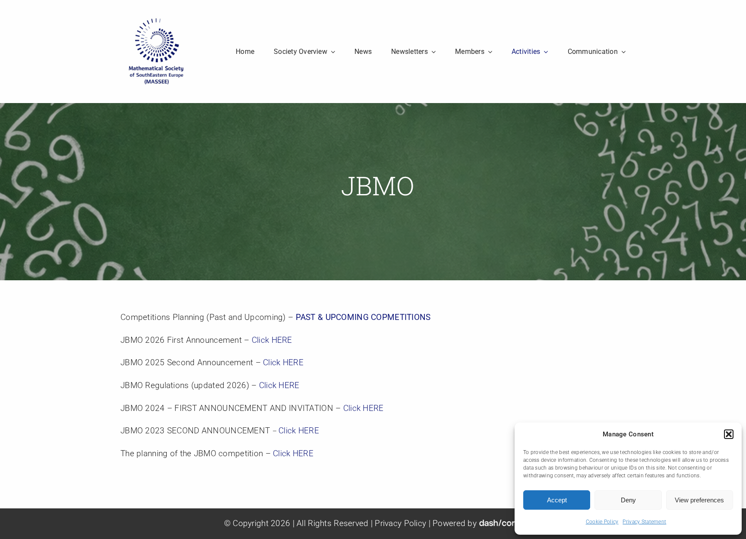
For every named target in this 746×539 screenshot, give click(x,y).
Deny (628, 500)
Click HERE (272, 340)
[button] (728, 434)
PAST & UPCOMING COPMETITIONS (363, 317)
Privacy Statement (644, 522)
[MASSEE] (156, 20)
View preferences (699, 500)
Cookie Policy (602, 522)
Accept (557, 500)
